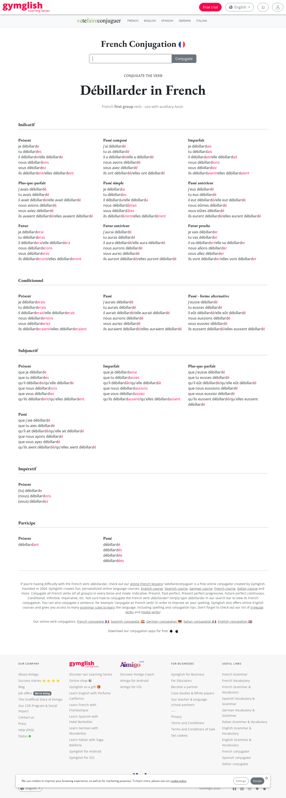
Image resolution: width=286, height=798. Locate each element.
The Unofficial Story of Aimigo (40, 699)
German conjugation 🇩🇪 (164, 621)
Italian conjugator (235, 764)
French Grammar (235, 674)
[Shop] (263, 7)
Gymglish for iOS (81, 757)
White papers (204, 693)
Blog (21, 687)
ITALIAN (201, 21)
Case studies (180, 693)
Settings (241, 781)
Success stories (29, 680)
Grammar (229, 704)
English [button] (240, 7)
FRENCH (133, 21)
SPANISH (167, 21)
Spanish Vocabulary (237, 698)
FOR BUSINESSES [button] (182, 663)
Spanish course (176, 588)
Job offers (34, 693)
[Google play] (171, 631)
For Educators (181, 680)
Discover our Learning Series (90, 674)
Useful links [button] (231, 663)
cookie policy (178, 781)
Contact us (26, 717)
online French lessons (146, 584)
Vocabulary (259, 722)
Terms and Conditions (187, 723)
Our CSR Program (31, 706)
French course (225, 588)
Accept (257, 781)
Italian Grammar (234, 722)
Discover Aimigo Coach (137, 674)
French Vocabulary (236, 680)
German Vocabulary (237, 710)
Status (23, 736)
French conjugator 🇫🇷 (93, 621)
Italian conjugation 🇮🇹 (199, 621)
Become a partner (184, 687)
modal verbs (150, 612)
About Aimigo (28, 674)
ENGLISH (150, 21)
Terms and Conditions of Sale (193, 729)
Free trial (210, 7)
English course (152, 588)
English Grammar (235, 728)
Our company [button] (28, 663)
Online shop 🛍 (80, 680)
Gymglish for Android (85, 751)
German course (200, 588)
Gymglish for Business (187, 674)
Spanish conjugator (236, 757)
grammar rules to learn (97, 607)
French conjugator (235, 751)
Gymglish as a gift (82, 687)
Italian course (247, 588)
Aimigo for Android (134, 680)
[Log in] (277, 7)
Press (22, 723)
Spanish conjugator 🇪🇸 (128, 621)
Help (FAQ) (26, 730)
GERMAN (185, 21)
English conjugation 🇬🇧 (235, 621)
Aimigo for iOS (131, 687)
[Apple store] (176, 631)
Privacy (176, 716)
